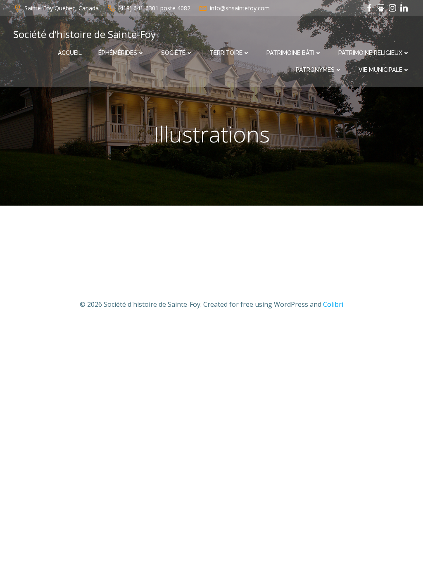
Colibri (333, 304)
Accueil (70, 53)
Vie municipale (380, 69)
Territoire (225, 53)
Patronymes (315, 69)
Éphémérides (117, 53)
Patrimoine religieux (370, 53)
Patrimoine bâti (290, 53)
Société (173, 53)
